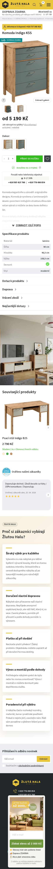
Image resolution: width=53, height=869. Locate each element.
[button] (48, 427)
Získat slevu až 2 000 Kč (26, 843)
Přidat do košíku (29, 158)
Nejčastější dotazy (14, 306)
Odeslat (43, 759)
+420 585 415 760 (16, 182)
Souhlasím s (25, 765)
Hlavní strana (7, 18)
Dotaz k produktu (13, 281)
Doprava (7, 289)
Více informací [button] (30, 124)
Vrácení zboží (10, 298)
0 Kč (43, 2)
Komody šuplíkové (37, 18)
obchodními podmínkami (31, 765)
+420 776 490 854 (36, 182)
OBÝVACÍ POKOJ (21, 18)
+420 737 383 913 (33, 26)
